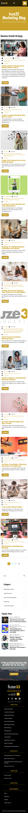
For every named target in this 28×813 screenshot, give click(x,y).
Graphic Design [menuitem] (8, 718)
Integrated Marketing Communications (17, 626)
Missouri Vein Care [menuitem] (9, 766)
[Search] (24, 575)
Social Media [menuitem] (7, 737)
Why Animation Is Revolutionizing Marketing (12, 547)
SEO (13, 332)
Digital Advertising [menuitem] (9, 715)
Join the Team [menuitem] (7, 778)
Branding (22, 198)
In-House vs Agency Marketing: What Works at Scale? (13, 116)
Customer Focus (17, 636)
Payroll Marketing (16, 645)
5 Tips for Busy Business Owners (12, 507)
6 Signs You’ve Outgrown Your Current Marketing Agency (14, 161)
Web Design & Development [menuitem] (11, 746)
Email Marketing (6, 198)
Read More (5, 82)
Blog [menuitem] (5, 793)
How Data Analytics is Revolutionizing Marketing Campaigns (14, 379)
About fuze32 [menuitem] (7, 775)
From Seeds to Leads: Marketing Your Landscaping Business (13, 205)
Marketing (14, 286)
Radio (19, 332)
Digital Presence (17, 373)
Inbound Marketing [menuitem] (9, 721)
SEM (11, 332)
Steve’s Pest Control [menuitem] (9, 758)
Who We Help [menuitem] (14, 783)
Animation (23, 541)
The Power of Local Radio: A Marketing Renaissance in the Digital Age (14, 465)
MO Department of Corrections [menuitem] (12, 755)
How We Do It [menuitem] (14, 751)
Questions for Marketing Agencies (18, 154)
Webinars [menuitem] (6, 796)
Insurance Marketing (20, 286)
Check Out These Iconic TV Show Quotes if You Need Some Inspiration (18, 620)
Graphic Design (6, 332)
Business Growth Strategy (9, 60)
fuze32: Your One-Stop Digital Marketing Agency (11, 338)
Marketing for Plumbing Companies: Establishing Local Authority (13, 247)
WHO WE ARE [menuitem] (14, 771)
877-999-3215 (12, 695)
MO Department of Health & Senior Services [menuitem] (13, 762)
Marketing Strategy (18, 60)
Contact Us (14, 674)
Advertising (20, 242)
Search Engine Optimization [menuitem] (11, 734)
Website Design (19, 331)
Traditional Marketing (18, 460)
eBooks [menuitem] (6, 799)
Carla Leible (5, 107)
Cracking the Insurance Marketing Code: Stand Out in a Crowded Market (13, 291)
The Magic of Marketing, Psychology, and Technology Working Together (16, 639)
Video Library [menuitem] (7, 802)
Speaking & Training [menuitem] (9, 740)
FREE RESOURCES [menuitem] (14, 789)
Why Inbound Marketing (10, 597)
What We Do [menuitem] (14, 705)
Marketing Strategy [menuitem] (9, 724)
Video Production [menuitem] (8, 743)
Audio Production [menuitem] (8, 709)
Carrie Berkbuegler (7, 58)
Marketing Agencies (7, 110)
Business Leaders (17, 502)
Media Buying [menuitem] (7, 727)
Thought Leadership (18, 618)
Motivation (23, 618)
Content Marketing (16, 330)
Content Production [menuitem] (9, 712)
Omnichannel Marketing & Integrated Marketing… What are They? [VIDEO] (17, 630)
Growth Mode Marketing (8, 155)
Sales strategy (13, 618)
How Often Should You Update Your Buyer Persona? (13, 422)
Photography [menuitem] (7, 731)
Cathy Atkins (5, 326)
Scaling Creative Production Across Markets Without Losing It (13, 66)
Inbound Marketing (15, 199)
